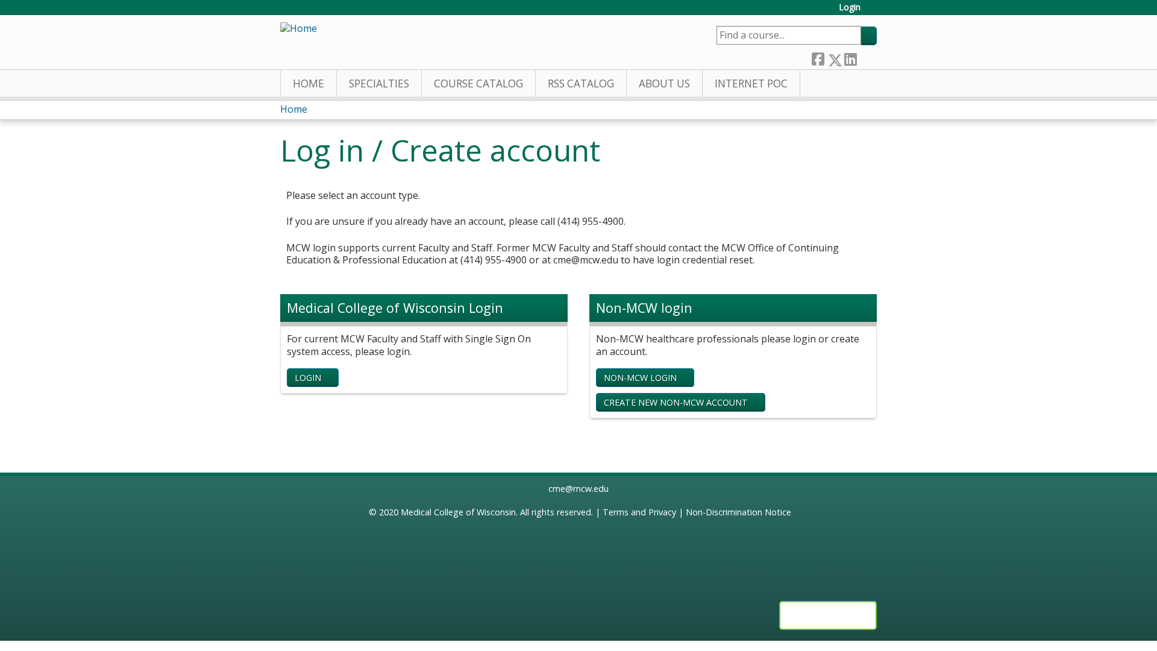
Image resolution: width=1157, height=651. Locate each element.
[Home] (298, 28)
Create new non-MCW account (676, 402)
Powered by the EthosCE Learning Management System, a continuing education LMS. (828, 615)
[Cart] (873, 11)
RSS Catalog (581, 83)
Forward (867, 57)
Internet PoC (751, 83)
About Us (664, 83)
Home (308, 83)
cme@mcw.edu (578, 488)
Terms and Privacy (639, 512)
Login (850, 7)
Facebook (818, 57)
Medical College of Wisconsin (458, 512)
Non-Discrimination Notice (738, 512)
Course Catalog (478, 83)
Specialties (379, 83)
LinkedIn (850, 57)
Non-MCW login (640, 377)
